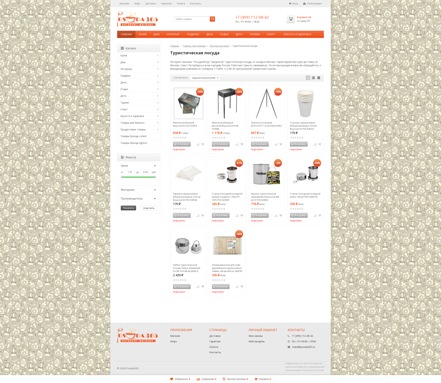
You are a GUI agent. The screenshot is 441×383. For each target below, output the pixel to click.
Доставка (150, 3)
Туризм (254, 34)
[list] (313, 78)
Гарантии (166, 3)
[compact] (319, 78)
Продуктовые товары (133, 129)
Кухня (142, 34)
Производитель (132, 198)
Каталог (131, 48)
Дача (209, 34)
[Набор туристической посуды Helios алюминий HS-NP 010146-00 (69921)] (188, 245)
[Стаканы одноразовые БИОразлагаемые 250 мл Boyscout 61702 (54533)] (305, 103)
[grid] (308, 78)
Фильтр (131, 157)
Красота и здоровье (297, 34)
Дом (156, 34)
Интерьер (173, 34)
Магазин (124, 3)
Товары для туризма (194, 45)
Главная (126, 34)
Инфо (137, 3)
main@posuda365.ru (303, 347)
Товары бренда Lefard (133, 136)
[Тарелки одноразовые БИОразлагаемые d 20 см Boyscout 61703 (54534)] (188, 174)
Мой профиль (257, 341)
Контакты (195, 3)
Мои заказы (256, 335)
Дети (239, 34)
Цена (124, 165)
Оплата (181, 3)
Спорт (271, 34)
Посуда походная (219, 45)
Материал (128, 189)
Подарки (193, 34)
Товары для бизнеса (132, 122)
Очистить (149, 208)
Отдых (224, 34)
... (320, 34)
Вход (295, 3)
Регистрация (314, 3)
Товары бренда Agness (133, 143)
